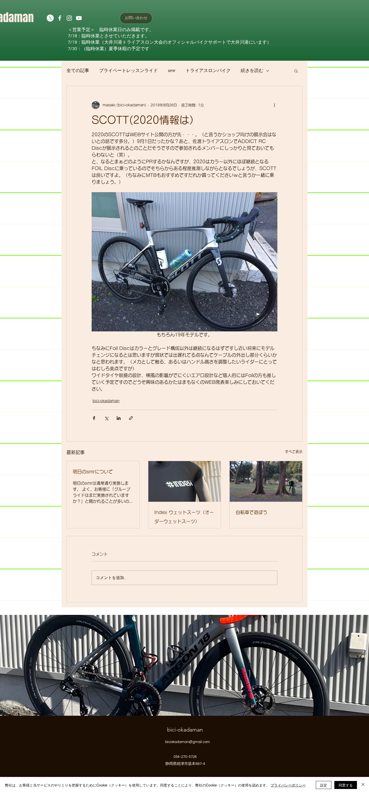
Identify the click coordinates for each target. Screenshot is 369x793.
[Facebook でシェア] (94, 418)
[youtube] (78, 18)
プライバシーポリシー (288, 784)
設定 (323, 784)
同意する (346, 784)
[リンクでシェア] (131, 418)
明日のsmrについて (93, 471)
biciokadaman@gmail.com (187, 742)
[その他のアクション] (274, 105)
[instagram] (69, 18)
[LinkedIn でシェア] (118, 418)
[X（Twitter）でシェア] (106, 418)
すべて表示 (293, 451)
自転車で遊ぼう (251, 512)
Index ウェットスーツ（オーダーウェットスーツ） (184, 517)
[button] (296, 71)
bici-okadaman (106, 401)
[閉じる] (363, 785)
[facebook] (59, 18)
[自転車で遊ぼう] (266, 481)
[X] (50, 18)
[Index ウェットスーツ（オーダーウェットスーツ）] (184, 481)
